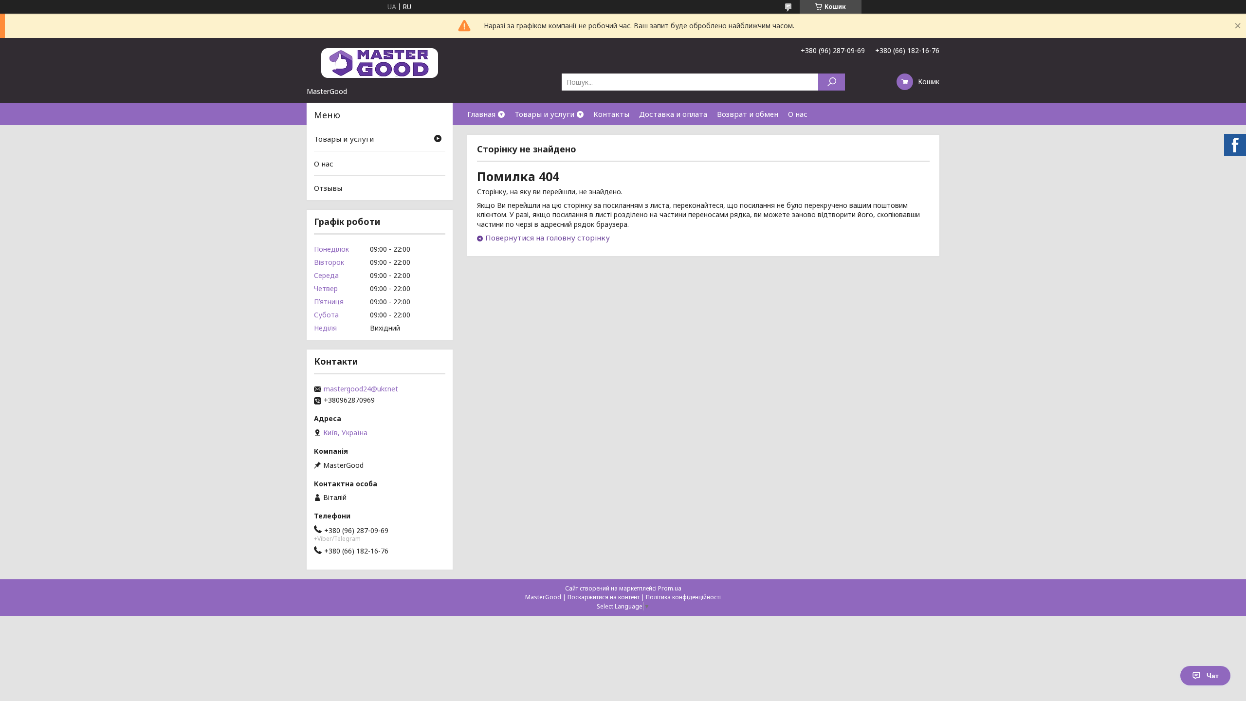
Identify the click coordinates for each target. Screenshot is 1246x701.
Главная (481, 114)
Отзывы (328, 188)
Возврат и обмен (747, 114)
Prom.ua (669, 588)
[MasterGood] (379, 62)
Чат (1213, 676)
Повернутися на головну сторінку (547, 237)
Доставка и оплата (673, 114)
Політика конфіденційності (683, 597)
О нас (797, 114)
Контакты (611, 114)
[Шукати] (831, 82)
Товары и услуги (544, 114)
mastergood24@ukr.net (361, 389)
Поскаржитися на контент (604, 597)
